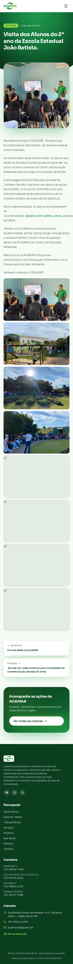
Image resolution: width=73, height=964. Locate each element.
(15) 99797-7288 (13, 895)
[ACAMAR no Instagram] (14, 792)
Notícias (11, 25)
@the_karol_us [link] (55, 216)
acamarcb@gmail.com (20, 927)
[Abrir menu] (65, 6)
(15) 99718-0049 (13, 878)
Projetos (9, 833)
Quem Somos (11, 811)
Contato (8, 848)
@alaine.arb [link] (34, 216)
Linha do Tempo (13, 817)
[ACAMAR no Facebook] (7, 792)
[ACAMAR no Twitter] (22, 792)
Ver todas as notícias (28, 721)
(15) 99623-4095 (14, 869)
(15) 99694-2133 (13, 886)
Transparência (12, 822)
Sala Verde (10, 838)
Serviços (9, 827)
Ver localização (17, 933)
